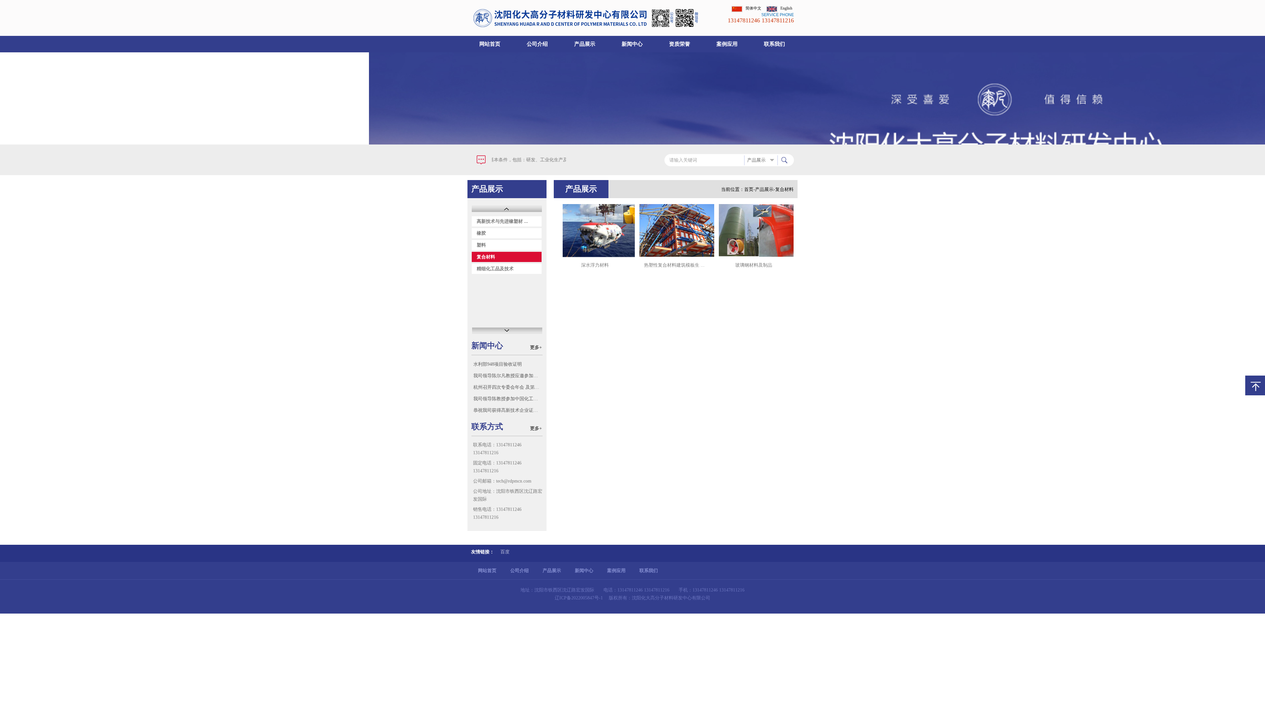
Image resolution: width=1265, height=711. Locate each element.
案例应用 (727, 44)
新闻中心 (632, 44)
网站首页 (489, 44)
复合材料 (486, 256)
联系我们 (774, 44)
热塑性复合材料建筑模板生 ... (674, 265)
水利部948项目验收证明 (497, 364)
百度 (505, 551)
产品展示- (765, 189)
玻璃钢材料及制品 (753, 265)
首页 (748, 189)
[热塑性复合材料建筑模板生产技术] (674, 230)
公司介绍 (537, 44)
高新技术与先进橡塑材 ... (502, 221)
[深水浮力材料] (595, 230)
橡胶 (481, 233)
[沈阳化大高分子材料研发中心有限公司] (587, 26)
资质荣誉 (679, 44)
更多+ (536, 347)
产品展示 (584, 44)
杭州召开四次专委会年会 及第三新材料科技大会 (507, 387)
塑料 (481, 245)
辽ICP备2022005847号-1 (579, 597)
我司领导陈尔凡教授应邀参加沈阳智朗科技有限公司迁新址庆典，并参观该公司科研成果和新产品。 (507, 375)
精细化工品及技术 (495, 268)
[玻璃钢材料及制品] (754, 230)
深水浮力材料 (595, 265)
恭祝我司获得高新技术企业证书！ (507, 410)
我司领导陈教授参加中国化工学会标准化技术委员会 (507, 398)
